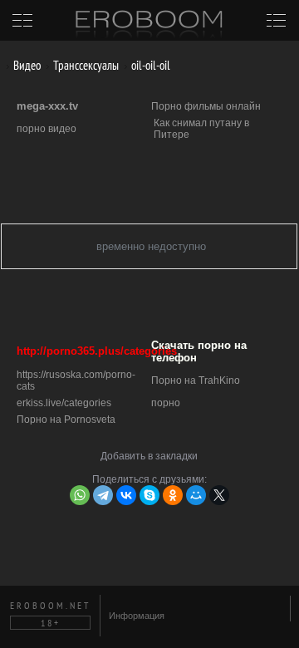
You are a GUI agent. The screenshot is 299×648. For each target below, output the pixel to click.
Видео (26, 65)
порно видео (46, 129)
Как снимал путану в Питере (201, 128)
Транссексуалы (85, 65)
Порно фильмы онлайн (206, 106)
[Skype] (149, 495)
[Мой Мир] (196, 495)
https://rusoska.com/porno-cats (76, 380)
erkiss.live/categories (64, 403)
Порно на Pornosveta (66, 419)
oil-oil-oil (149, 65)
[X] (219, 495)
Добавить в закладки (149, 456)
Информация (136, 616)
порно (165, 403)
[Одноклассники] (173, 495)
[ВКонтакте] (126, 495)
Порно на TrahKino (195, 380)
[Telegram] (103, 495)
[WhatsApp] (80, 495)
